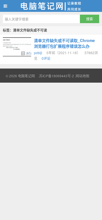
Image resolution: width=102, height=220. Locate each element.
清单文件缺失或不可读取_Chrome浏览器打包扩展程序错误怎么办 (64, 43)
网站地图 (82, 75)
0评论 (46, 58)
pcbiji (38, 52)
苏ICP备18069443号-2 (56, 75)
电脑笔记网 (51, 6)
